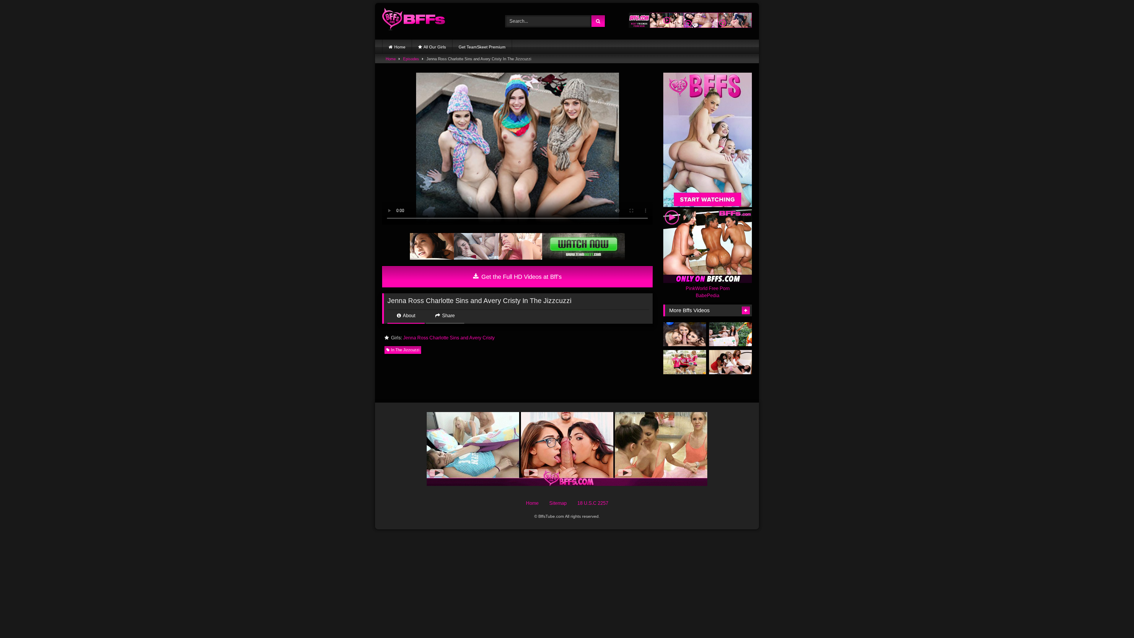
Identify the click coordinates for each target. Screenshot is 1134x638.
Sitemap (558, 503)
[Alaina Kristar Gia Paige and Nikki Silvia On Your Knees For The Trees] (730, 334)
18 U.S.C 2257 (592, 503)
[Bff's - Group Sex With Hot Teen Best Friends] (413, 20)
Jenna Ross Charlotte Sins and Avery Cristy (449, 337)
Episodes (411, 59)
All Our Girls (434, 47)
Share (448, 315)
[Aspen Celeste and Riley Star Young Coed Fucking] (684, 362)
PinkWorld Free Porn (708, 288)
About (408, 315)
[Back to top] (1115, 620)
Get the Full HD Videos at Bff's (521, 277)
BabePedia (707, 295)
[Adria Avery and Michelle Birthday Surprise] (684, 334)
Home (399, 47)
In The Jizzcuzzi (405, 350)
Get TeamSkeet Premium (482, 47)
